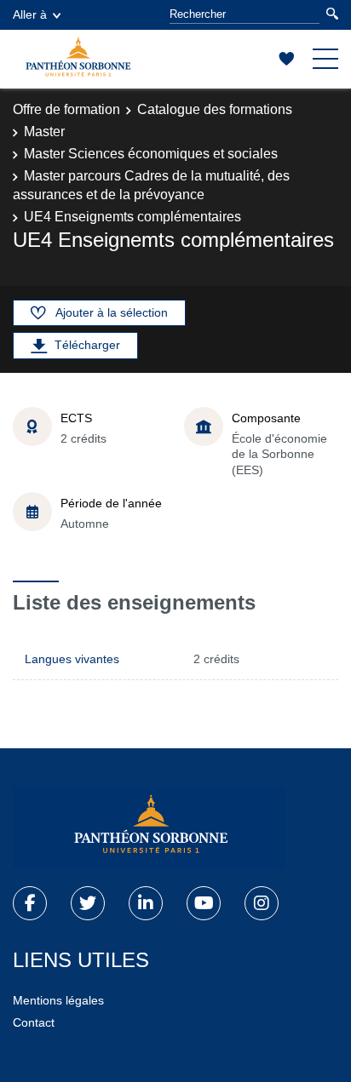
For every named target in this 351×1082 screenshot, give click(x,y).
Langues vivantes (72, 659)
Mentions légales (58, 1000)
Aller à (30, 14)
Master (44, 131)
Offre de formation (66, 109)
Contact (34, 1022)
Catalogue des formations (214, 109)
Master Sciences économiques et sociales (151, 153)
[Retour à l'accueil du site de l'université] (149, 827)
